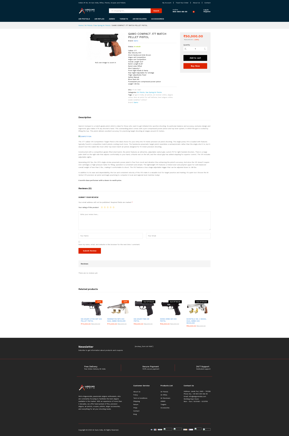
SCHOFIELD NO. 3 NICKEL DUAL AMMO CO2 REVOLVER (196, 321)
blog (135, 414)
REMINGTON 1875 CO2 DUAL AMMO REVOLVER (116, 320)
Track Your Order (182, 3)
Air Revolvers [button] (140, 19)
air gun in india (138, 95)
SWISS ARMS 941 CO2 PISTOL (168, 320)
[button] (89, 315)
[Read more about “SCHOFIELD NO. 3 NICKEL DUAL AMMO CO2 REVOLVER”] (195, 315)
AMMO (163, 401)
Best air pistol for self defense (145, 97)
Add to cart (195, 58)
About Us (196, 3)
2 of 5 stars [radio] (105, 207)
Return (135, 404)
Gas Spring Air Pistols (154, 92)
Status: (131, 46)
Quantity (186, 45)
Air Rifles (164, 395)
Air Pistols (141, 92)
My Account (166, 3)
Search (156, 11)
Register (207, 11)
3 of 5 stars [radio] (108, 207)
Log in (206, 10)
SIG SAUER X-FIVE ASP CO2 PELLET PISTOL (91, 320)
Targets (163, 404)
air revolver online (160, 95)
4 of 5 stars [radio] (111, 207)
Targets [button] (124, 19)
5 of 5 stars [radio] (113, 207)
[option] (91, 312)
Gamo (136, 41)
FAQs (135, 408)
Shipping (136, 401)
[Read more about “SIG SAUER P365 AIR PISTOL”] (142, 315)
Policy (135, 395)
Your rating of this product (88, 207)
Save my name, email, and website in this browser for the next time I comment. (109, 244)
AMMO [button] (112, 19)
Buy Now (195, 66)
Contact (207, 3)
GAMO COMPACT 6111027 (137, 100)
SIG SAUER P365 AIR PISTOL (141, 320)
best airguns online (165, 97)
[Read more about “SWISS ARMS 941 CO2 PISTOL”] (168, 315)
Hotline (175, 10)
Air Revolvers (165, 398)
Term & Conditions (140, 398)
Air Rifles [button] (99, 19)
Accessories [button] (157, 19)
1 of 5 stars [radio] (102, 207)
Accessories (165, 408)
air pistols (148, 95)
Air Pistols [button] (84, 19)
